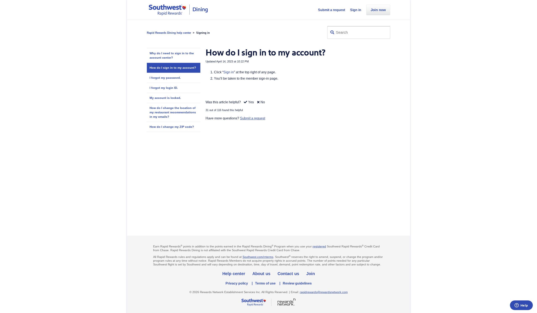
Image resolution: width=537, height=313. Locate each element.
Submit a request (331, 10)
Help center (233, 273)
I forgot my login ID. (164, 87)
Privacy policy (236, 283)
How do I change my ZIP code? (172, 126)
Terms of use (265, 283)
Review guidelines (297, 283)
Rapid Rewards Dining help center (169, 32)
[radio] (248, 102)
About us (261, 273)
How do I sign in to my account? (173, 67)
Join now (378, 10)
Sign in (355, 10)
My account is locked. (165, 98)
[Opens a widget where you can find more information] (521, 305)
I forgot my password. (165, 77)
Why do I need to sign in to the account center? (172, 55)
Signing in (203, 32)
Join (310, 273)
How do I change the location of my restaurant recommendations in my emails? (173, 112)
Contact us (288, 273)
